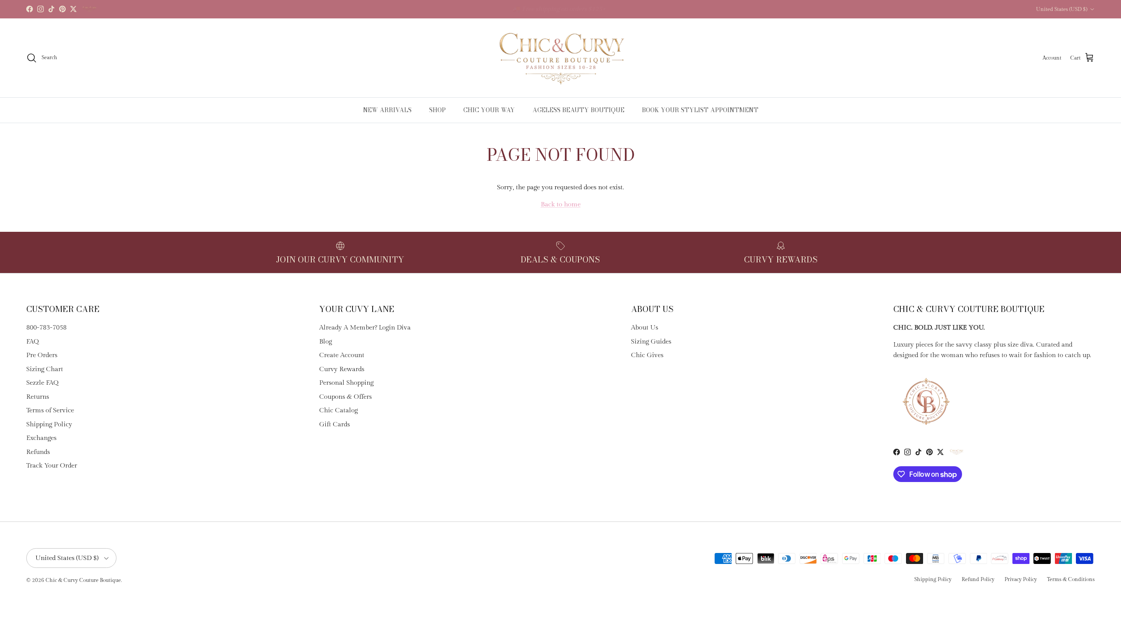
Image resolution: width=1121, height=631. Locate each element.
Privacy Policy (1021, 579)
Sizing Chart (44, 369)
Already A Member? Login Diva (365, 327)
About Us (644, 327)
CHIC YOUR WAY (489, 110)
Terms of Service (50, 410)
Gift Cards (334, 424)
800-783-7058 (46, 327)
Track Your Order (51, 465)
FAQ (32, 341)
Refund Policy (978, 579)
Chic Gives (647, 355)
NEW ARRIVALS (387, 110)
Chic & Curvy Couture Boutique (83, 580)
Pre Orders (41, 355)
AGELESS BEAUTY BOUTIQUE (578, 110)
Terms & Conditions (1071, 579)
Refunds (38, 452)
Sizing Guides (651, 341)
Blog (325, 341)
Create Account (341, 355)
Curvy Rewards (341, 369)
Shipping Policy (49, 424)
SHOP (437, 110)
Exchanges (41, 438)
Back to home (561, 204)
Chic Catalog (338, 410)
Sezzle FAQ (42, 382)
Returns (37, 397)
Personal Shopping (346, 382)
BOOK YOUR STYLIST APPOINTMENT (700, 110)
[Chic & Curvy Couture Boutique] (561, 58)
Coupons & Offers (345, 397)
